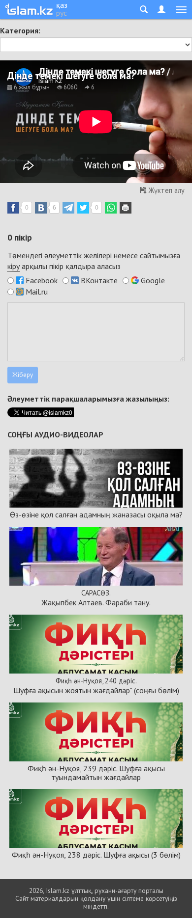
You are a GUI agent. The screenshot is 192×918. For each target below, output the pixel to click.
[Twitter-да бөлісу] (83, 208)
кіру (13, 266)
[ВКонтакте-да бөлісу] (41, 208)
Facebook (42, 280)
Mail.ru (37, 292)
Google (153, 280)
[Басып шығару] (125, 208)
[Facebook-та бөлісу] (13, 208)
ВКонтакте (99, 280)
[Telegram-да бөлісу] (68, 208)
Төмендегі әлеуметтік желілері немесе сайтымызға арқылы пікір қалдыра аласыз (93, 260)
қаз (61, 5)
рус (61, 13)
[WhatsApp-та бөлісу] (111, 208)
